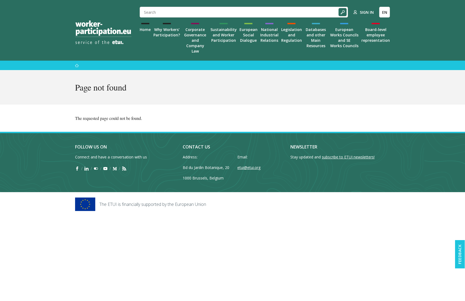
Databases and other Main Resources (316, 37)
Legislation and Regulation (291, 35)
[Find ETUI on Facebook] (77, 168)
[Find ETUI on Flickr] (96, 168)
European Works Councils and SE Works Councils (344, 37)
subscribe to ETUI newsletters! (348, 157)
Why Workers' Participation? (166, 32)
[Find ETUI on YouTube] (105, 168)
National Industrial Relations (269, 35)
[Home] (103, 32)
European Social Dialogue (248, 35)
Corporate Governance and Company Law (195, 40)
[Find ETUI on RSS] (124, 168)
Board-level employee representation (375, 35)
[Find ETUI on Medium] (115, 168)
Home (145, 29)
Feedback (459, 254)
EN (384, 12)
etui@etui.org (248, 167)
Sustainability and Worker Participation (223, 35)
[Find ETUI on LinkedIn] (86, 168)
